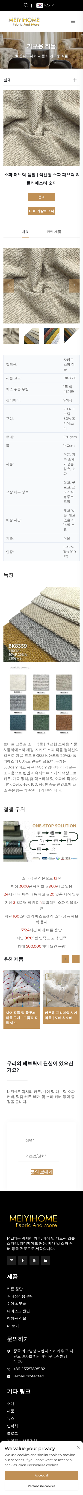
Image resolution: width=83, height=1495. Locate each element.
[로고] (24, 21)
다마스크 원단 (18, 1311)
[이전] (8, 286)
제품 (41, 56)
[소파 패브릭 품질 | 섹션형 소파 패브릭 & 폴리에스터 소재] (41, 285)
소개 (10, 1403)
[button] (65, 959)
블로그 (12, 1433)
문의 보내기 (42, 1171)
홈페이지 (26, 56)
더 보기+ (14, 1326)
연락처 (12, 1426)
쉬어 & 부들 (16, 1303)
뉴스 (10, 1418)
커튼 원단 (15, 1289)
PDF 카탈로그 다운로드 (41, 212)
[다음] (74, 286)
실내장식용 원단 (20, 1296)
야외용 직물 (16, 1318)
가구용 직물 (59, 56)
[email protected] (29, 1376)
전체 (7, 80)
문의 (41, 197)
